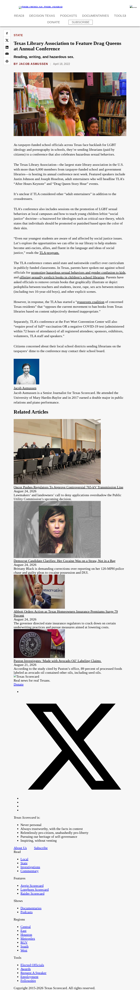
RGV (23, 942)
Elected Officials (32, 965)
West (23, 950)
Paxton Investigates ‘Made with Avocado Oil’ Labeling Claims (58, 661)
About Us (20, 848)
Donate (53, 22)
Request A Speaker (33, 973)
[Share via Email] (7, 54)
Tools (119, 15)
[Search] (133, 6)
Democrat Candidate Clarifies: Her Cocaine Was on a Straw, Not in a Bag (64, 561)
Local (24, 859)
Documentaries (95, 15)
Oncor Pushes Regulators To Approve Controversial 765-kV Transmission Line (68, 487)
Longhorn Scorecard (34, 889)
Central (25, 927)
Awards (25, 969)
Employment (29, 977)
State (18, 35)
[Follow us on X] (73, 798)
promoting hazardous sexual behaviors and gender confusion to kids (78, 272)
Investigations (30, 867)
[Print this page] (7, 61)
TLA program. (49, 252)
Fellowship (28, 980)
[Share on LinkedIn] (7, 47)
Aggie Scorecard (32, 885)
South (24, 946)
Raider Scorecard (32, 893)
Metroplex (27, 938)
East (23, 930)
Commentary (29, 871)
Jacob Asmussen (33, 63)
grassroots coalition (90, 302)
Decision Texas (42, 15)
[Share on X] (7, 40)
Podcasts (68, 15)
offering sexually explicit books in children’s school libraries (61, 277)
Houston (26, 934)
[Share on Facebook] (7, 33)
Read (18, 15)
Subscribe (80, 22)
